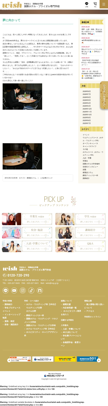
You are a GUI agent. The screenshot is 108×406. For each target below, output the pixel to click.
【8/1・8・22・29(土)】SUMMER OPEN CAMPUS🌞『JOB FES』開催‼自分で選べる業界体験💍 (92, 73)
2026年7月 (87, 94)
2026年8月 (87, 91)
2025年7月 (87, 123)
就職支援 (67, 304)
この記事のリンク (46, 178)
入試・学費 (87, 158)
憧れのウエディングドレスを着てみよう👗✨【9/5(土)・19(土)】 (92, 50)
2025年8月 (87, 120)
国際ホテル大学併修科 (91, 163)
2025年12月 (87, 108)
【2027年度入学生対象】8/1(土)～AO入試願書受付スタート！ (91, 61)
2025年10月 (87, 114)
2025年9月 (87, 117)
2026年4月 (87, 103)
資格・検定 (9, 321)
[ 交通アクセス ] (62, 280)
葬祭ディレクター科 (90, 175)
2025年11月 (87, 111)
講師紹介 (86, 178)
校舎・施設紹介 (11, 324)
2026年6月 (87, 97)
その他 (85, 149)
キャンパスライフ (89, 146)
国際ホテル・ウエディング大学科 (41, 325)
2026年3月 (87, 106)
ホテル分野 (31, 310)
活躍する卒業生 (67, 320)
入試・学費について (72, 328)
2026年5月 (87, 100)
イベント (86, 134)
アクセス (90, 310)
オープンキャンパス (90, 143)
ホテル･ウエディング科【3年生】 (41, 328)
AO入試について (70, 332)
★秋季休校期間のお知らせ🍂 (91, 40)
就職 (84, 169)
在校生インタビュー (90, 166)
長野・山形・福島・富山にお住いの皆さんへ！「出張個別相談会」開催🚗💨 (92, 30)
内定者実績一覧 (70, 307)
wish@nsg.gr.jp (52, 283)
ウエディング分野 (34, 307)
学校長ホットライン (92, 316)
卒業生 (85, 161)
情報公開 (88, 300)
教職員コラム (31, 178)
